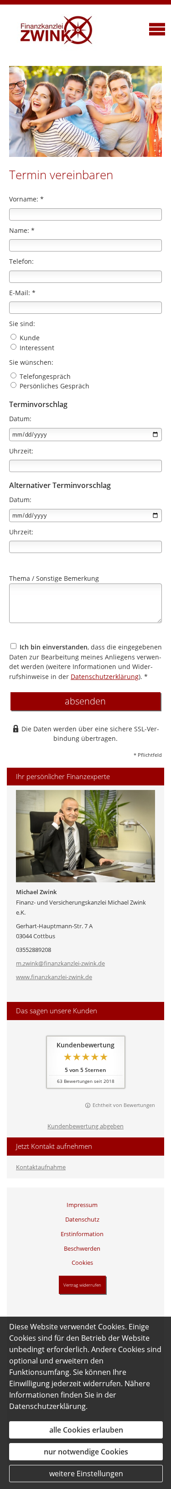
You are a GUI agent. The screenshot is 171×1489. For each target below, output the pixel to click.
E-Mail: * (22, 292)
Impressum (82, 1205)
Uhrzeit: (21, 451)
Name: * (22, 230)
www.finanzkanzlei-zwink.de (54, 977)
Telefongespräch (44, 376)
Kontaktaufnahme (41, 1167)
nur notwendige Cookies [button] (86, 1452)
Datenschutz (82, 1219)
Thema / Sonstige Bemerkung (54, 578)
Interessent (36, 347)
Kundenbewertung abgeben (85, 1126)
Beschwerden (82, 1248)
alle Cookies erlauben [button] (86, 1430)
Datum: (20, 418)
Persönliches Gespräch (53, 386)
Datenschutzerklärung (105, 676)
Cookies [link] (82, 1262)
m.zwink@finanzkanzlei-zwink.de (60, 963)
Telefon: (21, 261)
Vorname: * (26, 199)
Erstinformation (82, 1234)
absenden (85, 701)
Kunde (29, 337)
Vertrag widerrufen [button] (82, 1285)
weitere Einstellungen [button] (86, 1474)
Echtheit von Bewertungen (124, 1105)
